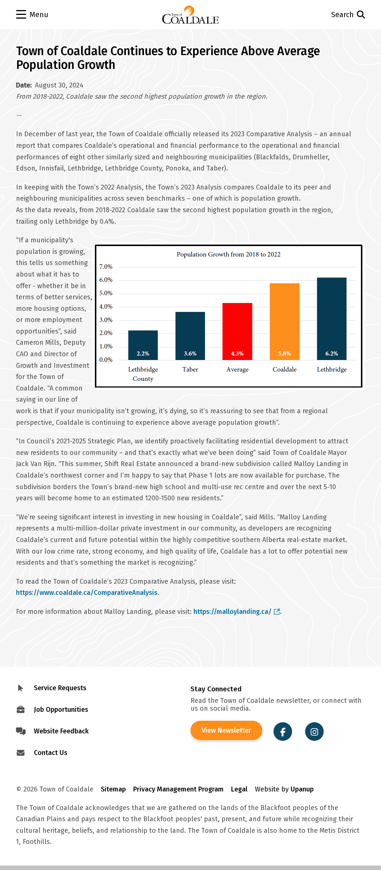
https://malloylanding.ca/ (232, 612)
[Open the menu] (51, 15)
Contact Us (50, 753)
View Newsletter (226, 730)
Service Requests (60, 688)
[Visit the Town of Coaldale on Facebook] (282, 731)
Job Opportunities (61, 709)
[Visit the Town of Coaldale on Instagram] (314, 731)
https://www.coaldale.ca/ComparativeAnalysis (86, 593)
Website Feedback (61, 731)
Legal (239, 789)
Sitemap (113, 789)
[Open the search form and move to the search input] (330, 14)
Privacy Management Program (178, 789)
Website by (284, 789)
